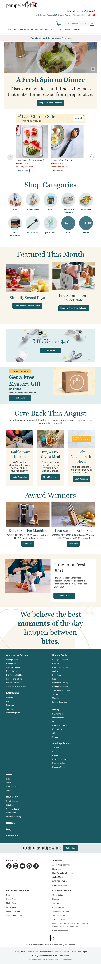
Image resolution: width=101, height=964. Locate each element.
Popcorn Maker (58, 763)
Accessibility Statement (49, 952)
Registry (68, 15)
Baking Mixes (57, 714)
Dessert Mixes (58, 718)
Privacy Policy (19, 952)
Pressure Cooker (59, 767)
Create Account (47, 15)
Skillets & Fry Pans (14, 683)
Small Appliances (61, 743)
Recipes (10, 823)
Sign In (37, 15)
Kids (54, 679)
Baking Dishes (12, 660)
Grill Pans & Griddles (14, 675)
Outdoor (9, 701)
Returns (55, 899)
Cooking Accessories (60, 667)
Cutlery (55, 671)
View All (78, 118)
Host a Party (11, 899)
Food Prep (56, 675)
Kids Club (10, 805)
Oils (54, 733)
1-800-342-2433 (58, 915)
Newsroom (56, 869)
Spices (55, 737)
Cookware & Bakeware (18, 655)
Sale (8, 779)
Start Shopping (81, 479)
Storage (55, 694)
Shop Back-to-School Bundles (27, 306)
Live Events (77, 29)
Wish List (76, 15)
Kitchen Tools (59, 655)
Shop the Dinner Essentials (50, 103)
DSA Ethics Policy (59, 881)
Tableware (10, 709)
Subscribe (70, 848)
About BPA (64, 952)
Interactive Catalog (13, 816)
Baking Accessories (60, 660)
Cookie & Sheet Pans (14, 667)
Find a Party (11, 903)
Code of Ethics (58, 877)
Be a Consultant (64, 29)
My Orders (59, 15)
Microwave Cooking (60, 683)
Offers (8, 783)
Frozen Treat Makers (60, 759)
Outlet (8, 790)
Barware (9, 697)
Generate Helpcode (60, 931)
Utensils (55, 698)
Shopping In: (86, 15)
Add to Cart (23, 171)
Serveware (10, 705)
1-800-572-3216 (58, 919)
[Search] (92, 23)
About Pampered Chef (61, 865)
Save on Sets (11, 786)
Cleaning (55, 663)
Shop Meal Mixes (50, 477)
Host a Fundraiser (19, 477)
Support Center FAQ (60, 911)
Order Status (57, 895)
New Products (12, 801)
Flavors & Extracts (59, 725)
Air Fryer (55, 748)
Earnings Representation (42, 955)
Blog (8, 829)
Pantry (55, 709)
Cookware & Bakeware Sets (17, 686)
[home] (50, 938)
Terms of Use (32, 952)
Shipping (55, 903)
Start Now (64, 596)
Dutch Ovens (11, 671)
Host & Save (20, 398)
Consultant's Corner (14, 915)
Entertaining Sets (13, 713)
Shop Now (50, 350)
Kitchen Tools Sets (59, 702)
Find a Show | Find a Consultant (81, 11)
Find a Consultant (13, 911)
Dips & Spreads (58, 721)
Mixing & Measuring (60, 686)
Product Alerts (58, 907)
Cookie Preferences (61, 955)
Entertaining (12, 693)
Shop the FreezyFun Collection (73, 308)
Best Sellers (11, 813)
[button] (93, 69)
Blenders (55, 751)
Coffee (55, 755)
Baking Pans (11, 663)
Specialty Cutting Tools (61, 690)
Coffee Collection (13, 809)
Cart (8, 895)
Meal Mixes (57, 729)
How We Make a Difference (63, 873)
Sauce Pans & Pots (14, 679)
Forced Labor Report (79, 952)
